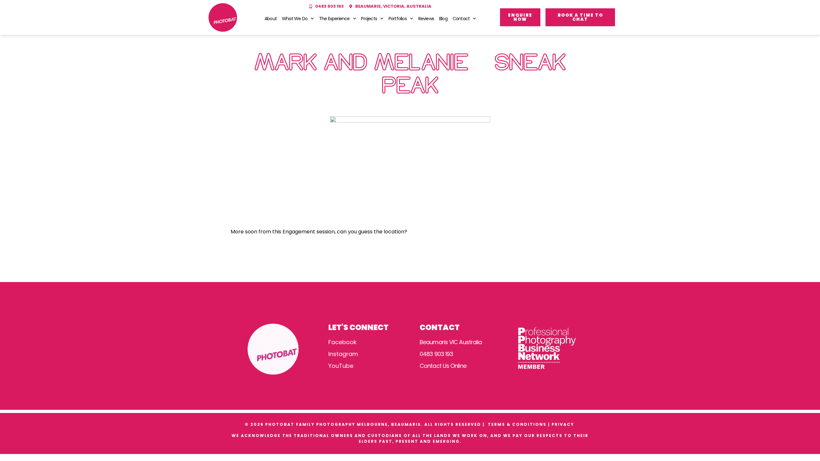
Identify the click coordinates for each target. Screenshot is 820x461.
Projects (369, 18)
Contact (461, 18)
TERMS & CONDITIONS (517, 424)
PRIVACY (564, 424)
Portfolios (398, 18)
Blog (443, 18)
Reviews (426, 18)
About (271, 18)
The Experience (334, 18)
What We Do (295, 18)
